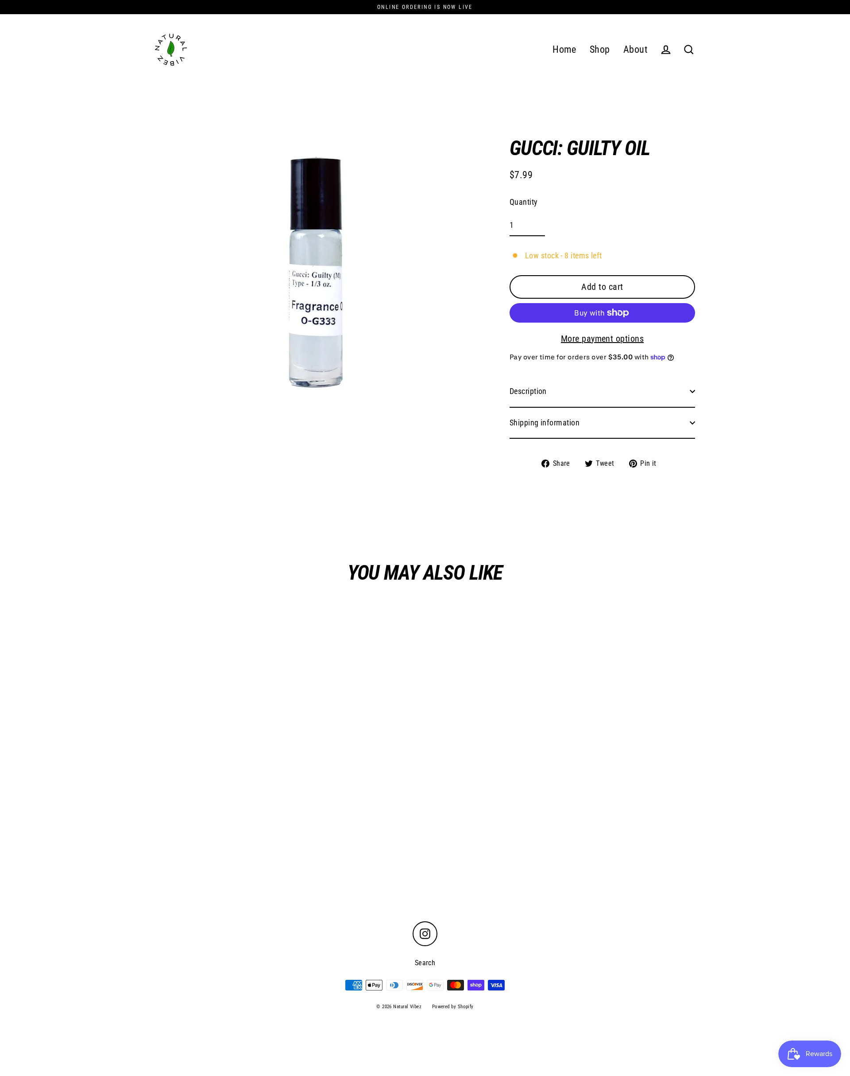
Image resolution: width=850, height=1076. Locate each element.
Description (528, 391)
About (635, 49)
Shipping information (545, 422)
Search (425, 963)
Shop (600, 49)
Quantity (524, 202)
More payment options (602, 338)
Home (564, 49)
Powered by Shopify (453, 1007)
